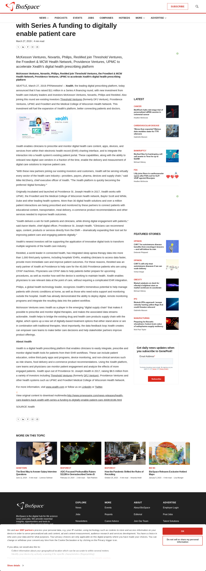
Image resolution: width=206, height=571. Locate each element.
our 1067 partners (24, 530)
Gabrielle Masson (140, 137)
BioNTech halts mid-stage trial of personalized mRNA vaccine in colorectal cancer (148, 112)
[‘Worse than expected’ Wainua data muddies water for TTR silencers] (172, 131)
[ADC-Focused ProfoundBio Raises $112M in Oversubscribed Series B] (80, 453)
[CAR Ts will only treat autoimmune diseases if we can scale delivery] (172, 265)
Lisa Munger (178, 478)
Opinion (138, 241)
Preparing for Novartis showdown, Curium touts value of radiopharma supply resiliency (148, 324)
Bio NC (152, 468)
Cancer (137, 106)
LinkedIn (86, 387)
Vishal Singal (139, 272)
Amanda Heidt (135, 478)
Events (77, 18)
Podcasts (61, 18)
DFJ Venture (91, 375)
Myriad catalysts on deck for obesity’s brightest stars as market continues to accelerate (147, 285)
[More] (48, 18)
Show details (13, 565)
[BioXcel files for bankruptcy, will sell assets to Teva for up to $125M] (172, 156)
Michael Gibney (140, 162)
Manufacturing (142, 318)
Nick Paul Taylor (140, 330)
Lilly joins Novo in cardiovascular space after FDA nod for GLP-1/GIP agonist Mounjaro (149, 175)
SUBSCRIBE (177, 6)
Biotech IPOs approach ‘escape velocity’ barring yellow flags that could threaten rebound (148, 304)
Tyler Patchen (92, 478)
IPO (135, 299)
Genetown (21, 468)
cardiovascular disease (146, 126)
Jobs (91, 18)
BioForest (65, 468)
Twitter (98, 387)
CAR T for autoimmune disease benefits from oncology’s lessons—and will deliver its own (149, 246)
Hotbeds (124, 18)
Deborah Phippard (141, 252)
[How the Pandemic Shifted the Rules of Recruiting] (125, 453)
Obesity (138, 280)
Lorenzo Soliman (46, 478)
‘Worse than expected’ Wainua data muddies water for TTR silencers (147, 131)
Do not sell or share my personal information (183, 540)
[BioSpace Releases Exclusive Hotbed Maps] (169, 453)
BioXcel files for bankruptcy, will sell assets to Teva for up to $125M (148, 156)
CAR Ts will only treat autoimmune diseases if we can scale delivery (148, 266)
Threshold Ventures (71, 99)
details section (103, 558)
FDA (135, 170)
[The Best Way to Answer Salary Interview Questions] (36, 453)
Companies (106, 18)
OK (182, 531)
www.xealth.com (55, 387)
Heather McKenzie (141, 118)
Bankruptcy (140, 151)
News (42, 18)
